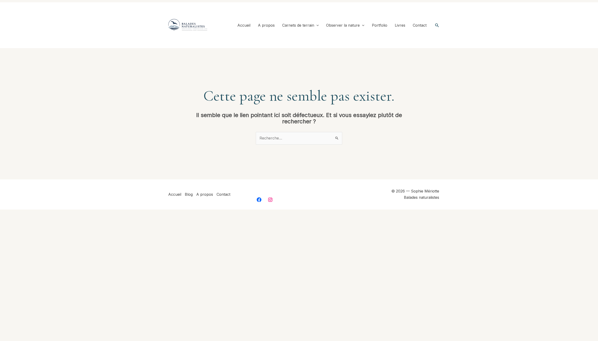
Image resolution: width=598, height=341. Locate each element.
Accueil (243, 25)
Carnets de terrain (298, 25)
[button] (316, 25)
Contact (420, 25)
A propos (266, 25)
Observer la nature (343, 25)
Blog (189, 194)
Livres (400, 25)
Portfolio (379, 25)
